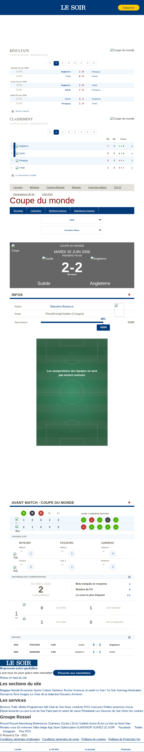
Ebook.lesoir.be (9, 710)
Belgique (5, 690)
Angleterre (100, 283)
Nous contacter (74, 707)
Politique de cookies (94, 739)
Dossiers (65, 694)
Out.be (65, 723)
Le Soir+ (101, 690)
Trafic (14, 707)
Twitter (138, 727)
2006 (72, 220)
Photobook (88, 710)
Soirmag (122, 690)
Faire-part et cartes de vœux (63, 710)
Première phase (72, 230)
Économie (26, 690)
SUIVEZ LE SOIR (104, 727)
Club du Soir (56, 707)
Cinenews (54, 723)
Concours (97, 707)
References (40, 723)
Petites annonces (114, 707)
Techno (68, 690)
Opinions (57, 690)
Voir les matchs (22, 111)
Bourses (5, 707)
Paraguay (96, 72)
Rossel (4, 723)
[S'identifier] (114, 7)
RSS (87, 707)
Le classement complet (25, 175)
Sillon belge (40, 727)
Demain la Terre (9, 694)
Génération (134, 690)
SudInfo (83, 723)
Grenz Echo (96, 723)
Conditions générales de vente (60, 739)
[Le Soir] (73, 7)
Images (24, 694)
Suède (44, 283)
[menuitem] (18, 747)
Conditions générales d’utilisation (20, 739)
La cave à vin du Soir (32, 710)
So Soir (111, 690)
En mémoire (24, 727)
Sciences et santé (84, 690)
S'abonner (129, 7)
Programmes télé (37, 707)
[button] (9, 7)
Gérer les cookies (132, 710)
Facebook (124, 727)
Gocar (129, 707)
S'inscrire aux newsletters (74, 673)
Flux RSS (24, 731)
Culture (46, 690)
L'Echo (74, 723)
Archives (76, 694)
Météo (22, 707)
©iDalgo (13, 658)
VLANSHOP (84, 727)
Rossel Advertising (20, 723)
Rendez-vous (8, 727)
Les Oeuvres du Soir (108, 710)
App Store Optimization (62, 727)
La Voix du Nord (114, 723)
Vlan (127, 723)
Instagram (8, 731)
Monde (15, 690)
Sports (38, 690)
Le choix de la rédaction (44, 694)
